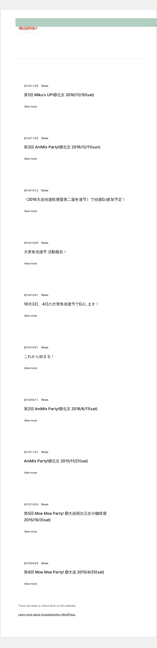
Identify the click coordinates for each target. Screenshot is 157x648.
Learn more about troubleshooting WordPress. (47, 614)
